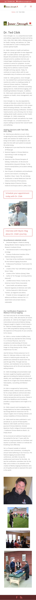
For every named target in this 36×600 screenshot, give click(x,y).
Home (13, 12)
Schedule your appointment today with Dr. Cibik (17, 195)
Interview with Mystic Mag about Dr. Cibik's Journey (17, 232)
